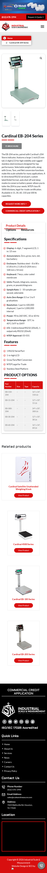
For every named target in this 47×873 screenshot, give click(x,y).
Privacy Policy (10, 771)
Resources (27, 229)
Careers (8, 762)
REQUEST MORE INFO (15, 204)
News (6, 757)
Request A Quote (35, 17)
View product (23, 495)
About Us (8, 748)
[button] (41, 58)
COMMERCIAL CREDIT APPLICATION (22, 211)
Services (8, 753)
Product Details (16, 225)
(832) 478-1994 (9, 17)
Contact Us (9, 766)
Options (11, 229)
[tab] (15, 226)
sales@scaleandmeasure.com (19, 797)
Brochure (13, 146)
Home (10, 38)
